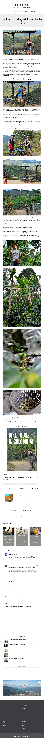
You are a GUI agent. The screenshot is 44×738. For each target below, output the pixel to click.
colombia (21, 484)
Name (6, 596)
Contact (4, 724)
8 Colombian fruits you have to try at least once (35, 541)
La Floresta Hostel (6, 120)
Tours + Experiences (24, 11)
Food (23, 724)
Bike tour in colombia (10, 17)
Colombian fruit (35, 539)
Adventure (4, 17)
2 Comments (22, 488)
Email (6, 599)
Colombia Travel (19, 17)
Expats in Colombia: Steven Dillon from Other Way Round (18, 639)
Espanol (23, 728)
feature (23, 17)
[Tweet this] (34, 488)
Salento (26, 17)
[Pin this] (37, 488)
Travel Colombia (38, 17)
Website (6, 603)
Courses (17, 11)
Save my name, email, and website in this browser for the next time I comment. (18, 606)
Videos (23, 725)
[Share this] (32, 488)
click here (6, 419)
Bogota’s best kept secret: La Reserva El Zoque (16, 658)
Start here (10, 11)
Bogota (14, 58)
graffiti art (29, 59)
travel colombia (33, 484)
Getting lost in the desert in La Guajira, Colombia (22, 541)
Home (4, 721)
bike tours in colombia (15, 484)
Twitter (23, 709)
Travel (35, 17)
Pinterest (23, 711)
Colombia (33, 11)
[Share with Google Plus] (35, 488)
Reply (37, 565)
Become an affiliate (21, 734)
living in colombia (21, 536)
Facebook (23, 706)
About (4, 722)
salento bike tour (27, 484)
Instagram (23, 708)
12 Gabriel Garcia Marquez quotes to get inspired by (8, 541)
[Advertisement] (22, 625)
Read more (22, 694)
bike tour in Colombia (6, 484)
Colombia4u (29, 72)
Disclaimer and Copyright (30, 734)
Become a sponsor (14, 734)
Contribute (4, 725)
